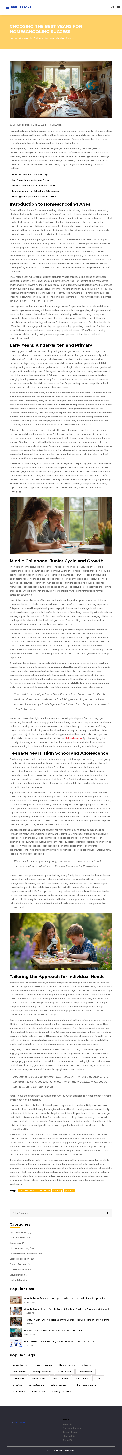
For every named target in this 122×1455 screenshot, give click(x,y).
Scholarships (19, 1275)
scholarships (19, 1391)
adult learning (19, 1371)
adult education (20, 1365)
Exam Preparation (22, 1259)
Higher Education (21, 1280)
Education (17, 1243)
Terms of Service (72, 1427)
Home (13, 38)
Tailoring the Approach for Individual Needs (34, 196)
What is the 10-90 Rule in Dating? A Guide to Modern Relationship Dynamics (64, 1298)
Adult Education (20, 1232)
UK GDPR (67, 1439)
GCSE (98, 1378)
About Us (67, 1424)
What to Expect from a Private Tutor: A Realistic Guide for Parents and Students (67, 1309)
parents (69, 1190)
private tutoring (36, 1385)
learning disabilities (61, 1391)
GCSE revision (64, 1371)
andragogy (18, 1378)
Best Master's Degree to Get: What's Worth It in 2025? (53, 1330)
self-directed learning (85, 1385)
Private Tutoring (20, 1264)
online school (38, 1391)
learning (57, 1190)
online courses (60, 1378)
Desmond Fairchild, (22, 124)
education (87, 1365)
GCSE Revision (20, 1238)
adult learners (81, 1378)
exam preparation (42, 1371)
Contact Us (69, 1435)
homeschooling (38, 1378)
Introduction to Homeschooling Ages (31, 174)
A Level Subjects (21, 1269)
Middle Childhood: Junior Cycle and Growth (34, 185)
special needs (85, 1371)
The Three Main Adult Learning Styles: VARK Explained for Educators (60, 1341)
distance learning (43, 1365)
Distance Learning (22, 1248)
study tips (17, 1385)
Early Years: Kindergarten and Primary (31, 180)
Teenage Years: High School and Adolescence (36, 191)
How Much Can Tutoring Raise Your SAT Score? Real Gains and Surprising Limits (66, 1320)
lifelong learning (67, 1365)
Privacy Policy (70, 1431)
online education (59, 1385)
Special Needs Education (26, 1254)
